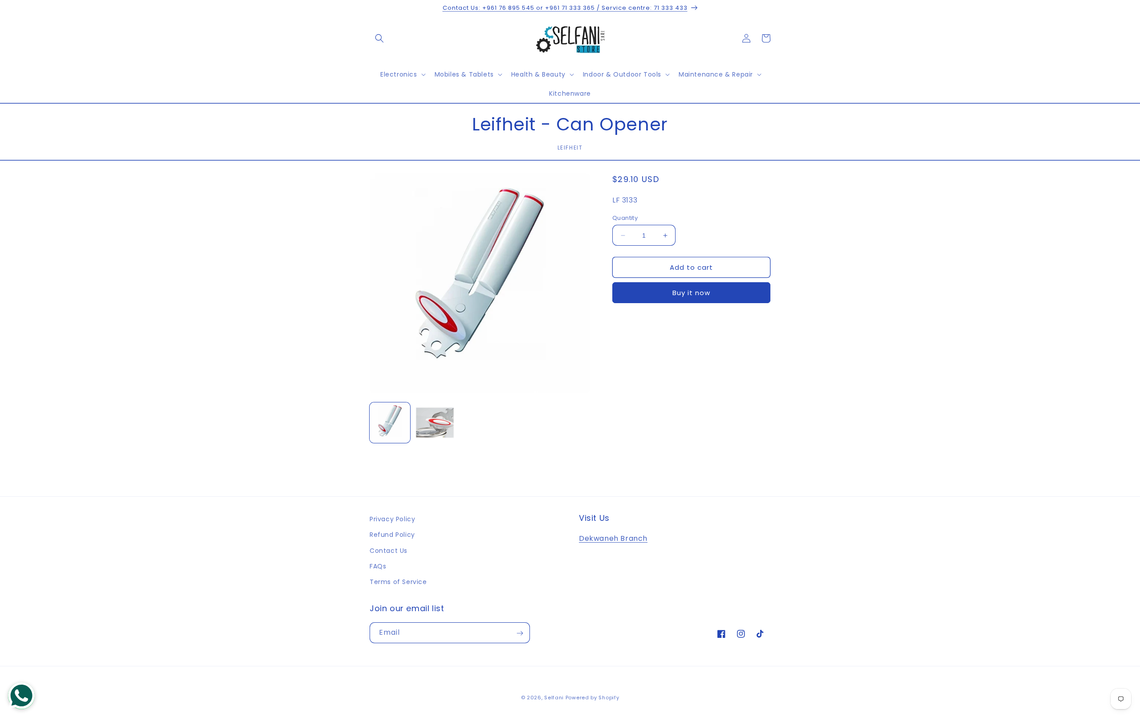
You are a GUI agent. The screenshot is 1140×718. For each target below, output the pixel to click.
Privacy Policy (392, 519)
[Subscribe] (519, 633)
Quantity (625, 218)
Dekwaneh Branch (613, 538)
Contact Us (388, 550)
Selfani (554, 697)
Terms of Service (398, 581)
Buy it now (691, 292)
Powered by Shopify (592, 697)
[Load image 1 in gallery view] (390, 422)
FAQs (378, 566)
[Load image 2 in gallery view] (435, 422)
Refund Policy (392, 534)
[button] (379, 38)
